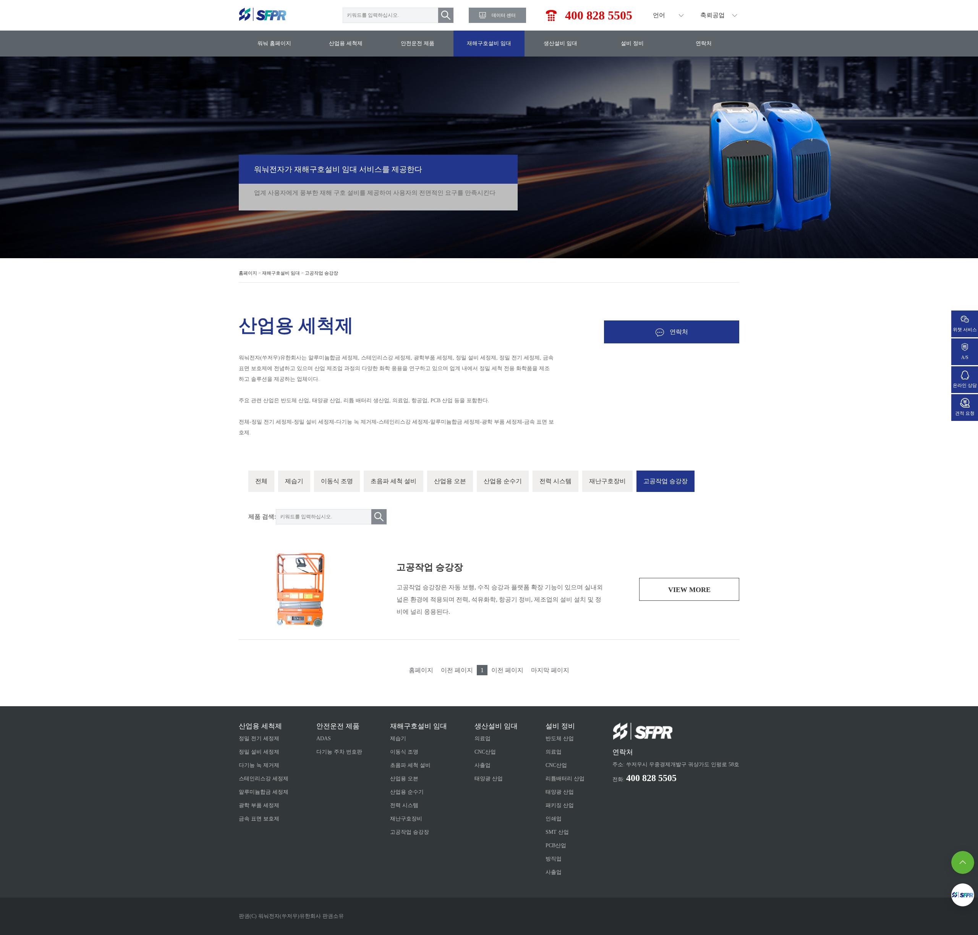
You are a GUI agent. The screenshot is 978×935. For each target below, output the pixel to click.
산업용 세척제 (346, 43)
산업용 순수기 (503, 481)
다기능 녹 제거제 (259, 765)
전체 (261, 481)
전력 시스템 (555, 481)
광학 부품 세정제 (259, 805)
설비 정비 (632, 43)
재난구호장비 (607, 481)
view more (689, 590)
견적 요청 (965, 413)
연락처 (704, 43)
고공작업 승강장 (321, 273)
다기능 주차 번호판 (339, 752)
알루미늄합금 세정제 (263, 792)
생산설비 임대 (560, 43)
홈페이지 (248, 273)
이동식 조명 (337, 481)
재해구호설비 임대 (489, 43)
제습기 (294, 481)
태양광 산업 (488, 778)
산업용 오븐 (450, 481)
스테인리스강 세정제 (263, 778)
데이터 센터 (504, 15)
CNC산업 (485, 752)
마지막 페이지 (550, 670)
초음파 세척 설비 (393, 481)
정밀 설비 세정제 (259, 752)
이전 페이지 (457, 670)
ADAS (323, 738)
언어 (659, 15)
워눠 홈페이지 (274, 43)
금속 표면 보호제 (259, 819)
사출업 (482, 765)
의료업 (482, 738)
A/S (964, 357)
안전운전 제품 (417, 43)
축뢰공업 (712, 15)
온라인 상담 (965, 385)
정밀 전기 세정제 (259, 738)
